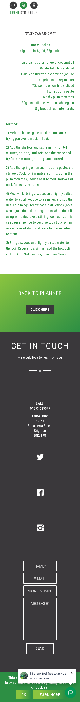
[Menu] (69, 8)
